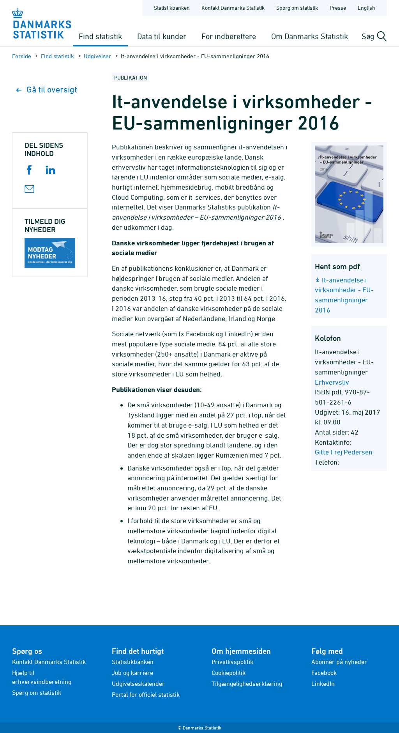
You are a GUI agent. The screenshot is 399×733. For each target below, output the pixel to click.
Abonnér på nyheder (339, 661)
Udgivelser (97, 56)
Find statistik (100, 36)
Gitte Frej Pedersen (344, 452)
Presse (338, 7)
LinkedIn (323, 683)
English (366, 7)
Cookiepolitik (228, 672)
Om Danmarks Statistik (309, 36)
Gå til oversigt (51, 89)
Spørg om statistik (297, 7)
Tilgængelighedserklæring (247, 683)
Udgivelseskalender (138, 683)
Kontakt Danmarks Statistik (233, 7)
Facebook (324, 672)
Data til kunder (161, 36)
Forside (21, 56)
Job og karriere (132, 672)
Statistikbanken (172, 7)
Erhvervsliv (332, 382)
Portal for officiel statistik (146, 694)
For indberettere (228, 36)
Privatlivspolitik (232, 661)
